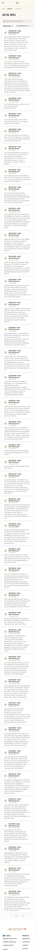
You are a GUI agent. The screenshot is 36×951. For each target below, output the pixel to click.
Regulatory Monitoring (10, 938)
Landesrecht (26, 942)
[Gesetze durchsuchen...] (3, 3)
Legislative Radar (8, 945)
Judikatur (25, 945)
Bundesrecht (26, 938)
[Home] (3, 9)
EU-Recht (25, 948)
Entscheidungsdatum (24, 25)
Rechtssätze (8, 26)
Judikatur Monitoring (9, 942)
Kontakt (5, 949)
